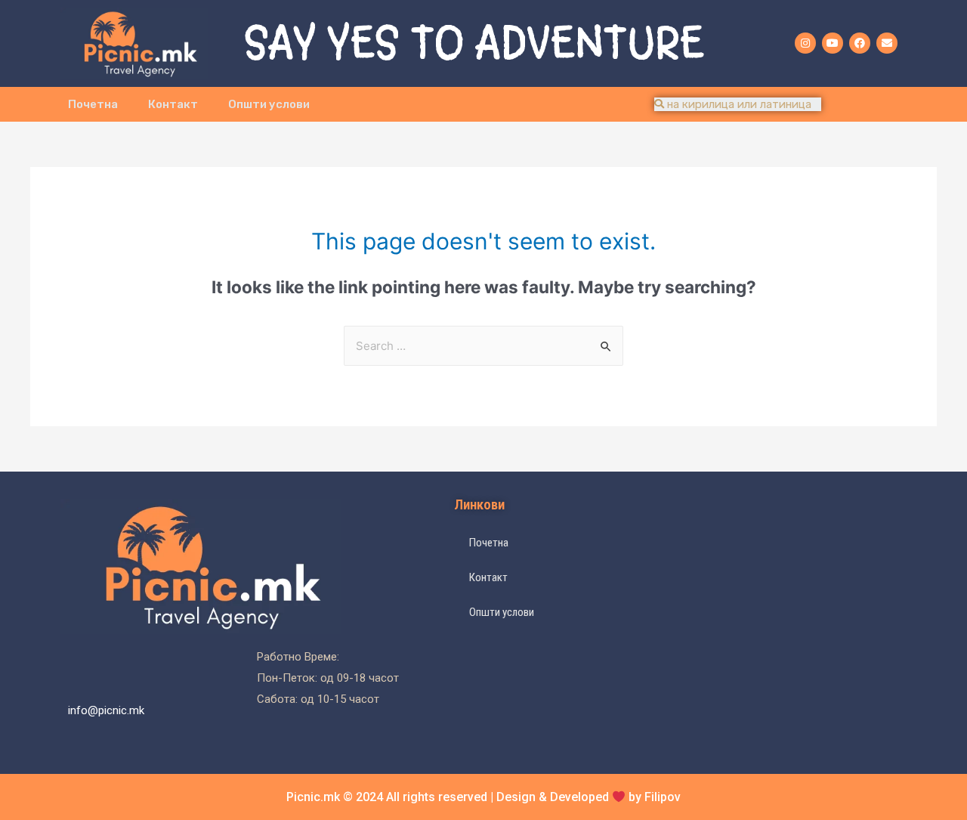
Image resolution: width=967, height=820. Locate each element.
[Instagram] (805, 43)
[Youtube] (832, 43)
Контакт (173, 104)
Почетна (93, 104)
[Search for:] (483, 346)
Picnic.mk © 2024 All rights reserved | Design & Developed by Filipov (483, 797)
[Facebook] (859, 43)
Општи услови (269, 104)
